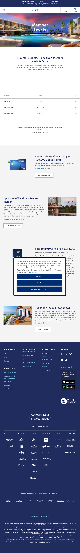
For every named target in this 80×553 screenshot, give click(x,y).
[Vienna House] (46, 459)
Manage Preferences (39, 289)
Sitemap (6, 361)
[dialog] (40, 276)
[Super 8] (21, 446)
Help (5, 354)
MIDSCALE (33, 433)
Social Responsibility (28, 362)
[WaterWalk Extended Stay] (9, 446)
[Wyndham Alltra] (46, 465)
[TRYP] (46, 440)
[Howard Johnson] (21, 459)
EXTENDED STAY (9, 433)
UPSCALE (58, 433)
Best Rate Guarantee (10, 372)
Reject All (39, 283)
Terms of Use (8, 382)
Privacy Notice (8, 385)
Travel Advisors (46, 370)
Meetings (44, 367)
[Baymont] (34, 465)
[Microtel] (21, 453)
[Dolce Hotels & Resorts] (70, 446)
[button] (17, 3)
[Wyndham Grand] (70, 453)
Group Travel (45, 363)
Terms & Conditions (32, 127)
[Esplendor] (46, 446)
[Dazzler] (46, 453)
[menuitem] (4, 10)
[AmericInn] (34, 459)
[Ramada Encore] (34, 478)
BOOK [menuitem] (75, 11)
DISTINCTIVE (70, 433)
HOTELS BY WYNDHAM (40, 426)
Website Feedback (66, 367)
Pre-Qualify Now (42, 5)
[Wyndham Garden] (34, 453)
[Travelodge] (21, 465)
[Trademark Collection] (58, 446)
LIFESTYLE (46, 433)
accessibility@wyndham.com (19, 530)
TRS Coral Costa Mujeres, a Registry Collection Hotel (17, 45)
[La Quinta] (34, 440)
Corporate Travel (46, 359)
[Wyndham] (58, 440)
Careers (24, 359)
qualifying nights (29, 65)
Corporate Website (28, 355)
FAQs (46, 132)
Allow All (39, 276)
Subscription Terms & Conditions (14, 219)
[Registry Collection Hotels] (70, 440)
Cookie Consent (8, 389)
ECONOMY (21, 433)
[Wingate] (34, 446)
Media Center (26, 366)
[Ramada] (34, 472)
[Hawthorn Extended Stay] (9, 440)
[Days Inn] (21, 440)
